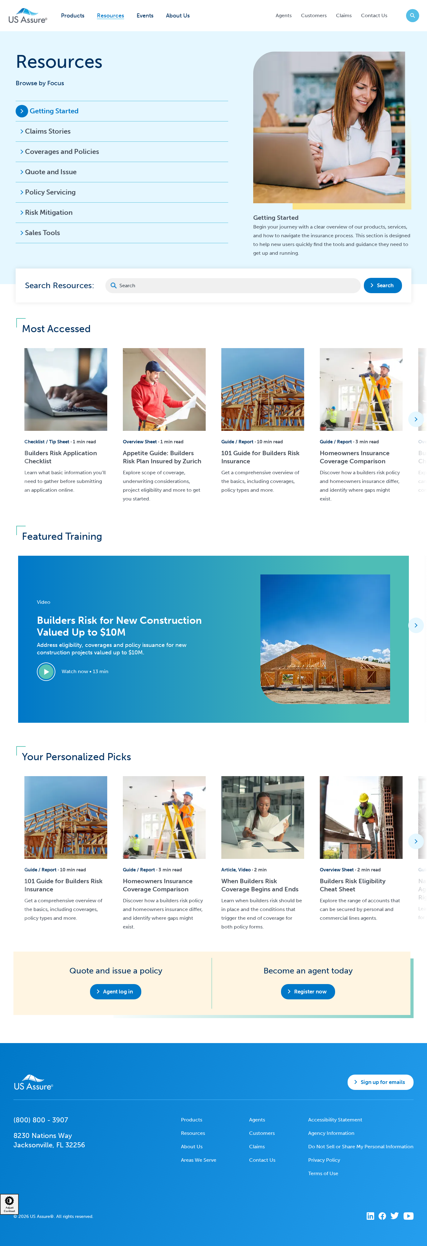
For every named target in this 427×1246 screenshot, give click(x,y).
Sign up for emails (383, 1082)
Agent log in (118, 991)
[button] (416, 419)
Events (145, 15)
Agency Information (331, 1133)
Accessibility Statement (335, 1120)
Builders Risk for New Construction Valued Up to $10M (119, 626)
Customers (314, 15)
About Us (178, 15)
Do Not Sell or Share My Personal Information (361, 1147)
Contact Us (374, 15)
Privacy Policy (324, 1160)
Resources (110, 15)
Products (72, 15)
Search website (412, 15)
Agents (284, 15)
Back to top (212, 1236)
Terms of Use (323, 1173)
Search (385, 285)
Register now (310, 991)
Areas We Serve (198, 1160)
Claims (344, 15)
